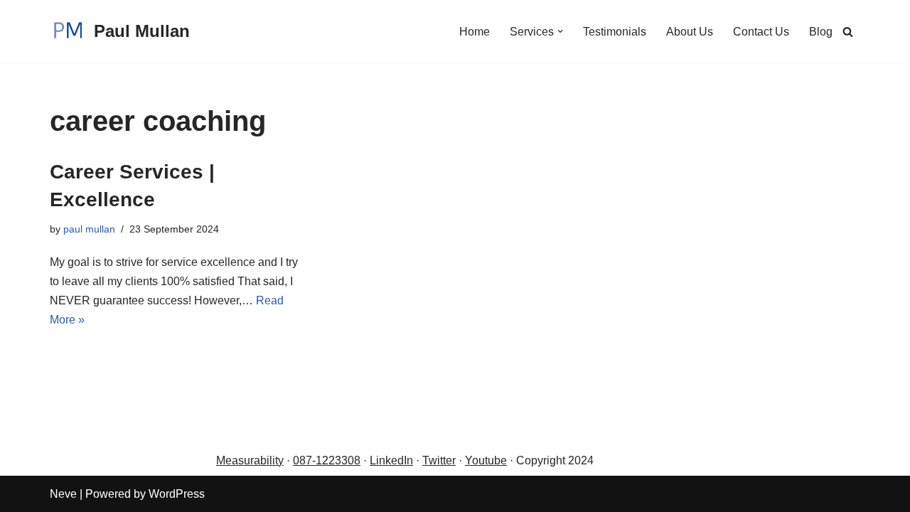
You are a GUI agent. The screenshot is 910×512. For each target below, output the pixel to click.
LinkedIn (391, 460)
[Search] (847, 31)
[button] (560, 31)
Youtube (486, 460)
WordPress (177, 494)
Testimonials (614, 32)
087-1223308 (326, 460)
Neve (63, 494)
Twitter (439, 460)
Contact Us (761, 32)
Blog (821, 32)
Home (474, 32)
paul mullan (89, 229)
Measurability (250, 460)
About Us (689, 32)
